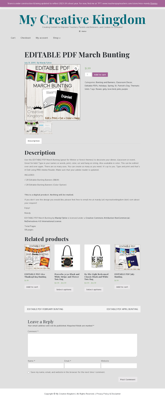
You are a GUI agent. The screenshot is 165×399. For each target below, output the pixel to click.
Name (31, 361)
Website (105, 361)
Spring (111, 85)
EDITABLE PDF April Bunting (122, 309)
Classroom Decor (124, 82)
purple (125, 89)
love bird (112, 89)
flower (99, 89)
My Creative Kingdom (82, 18)
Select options (63, 289)
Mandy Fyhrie (46, 63)
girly (105, 89)
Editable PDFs (91, 85)
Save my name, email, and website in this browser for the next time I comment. (68, 372)
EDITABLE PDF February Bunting (45, 309)
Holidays (103, 85)
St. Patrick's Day (122, 85)
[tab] (34, 141)
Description (34, 141)
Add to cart (100, 74)
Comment (33, 331)
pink (119, 89)
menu (84, 31)
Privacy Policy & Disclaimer (109, 394)
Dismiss (154, 3)
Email (67, 361)
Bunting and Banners (105, 82)
